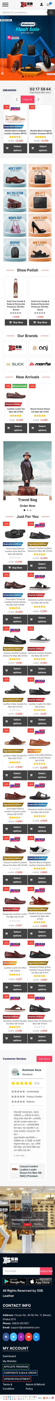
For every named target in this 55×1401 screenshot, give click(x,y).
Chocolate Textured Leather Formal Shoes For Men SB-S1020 (15, 602)
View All (27, 99)
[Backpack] (15, 250)
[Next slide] (38, 99)
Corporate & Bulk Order (20, 1372)
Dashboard (9, 1356)
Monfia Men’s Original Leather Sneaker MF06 (29, 1172)
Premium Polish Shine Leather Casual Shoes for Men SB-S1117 (40, 970)
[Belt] (15, 200)
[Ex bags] (40, 175)
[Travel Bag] (27, 470)
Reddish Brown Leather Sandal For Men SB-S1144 (40, 916)
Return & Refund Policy (35, 1386)
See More (44, 1058)
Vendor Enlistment (17, 1378)
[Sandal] (40, 250)
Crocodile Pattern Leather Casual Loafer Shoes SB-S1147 (15, 811)
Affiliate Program (16, 1366)
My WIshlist (9, 1361)
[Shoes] (15, 175)
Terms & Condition (8, 1386)
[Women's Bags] (15, 225)
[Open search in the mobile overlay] (27, 12)
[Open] (5, 4)
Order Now (27, 506)
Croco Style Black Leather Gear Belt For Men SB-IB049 (15, 551)
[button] (48, 4)
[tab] (23, 76)
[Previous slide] (17, 99)
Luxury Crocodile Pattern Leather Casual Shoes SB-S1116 (40, 758)
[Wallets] (40, 200)
